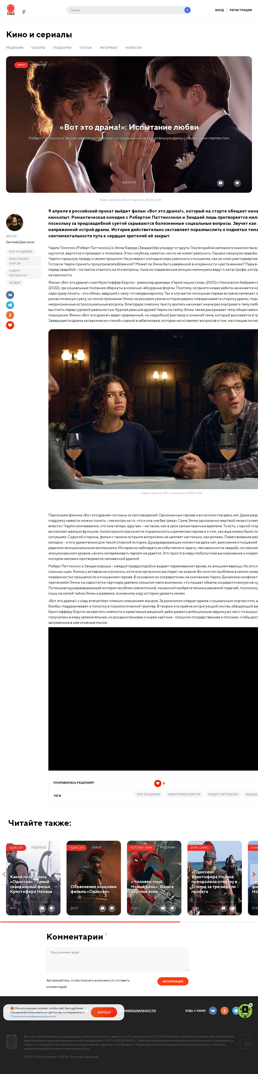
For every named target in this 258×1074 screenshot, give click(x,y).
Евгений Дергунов (20, 242)
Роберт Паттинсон (18, 273)
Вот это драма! (20, 251)
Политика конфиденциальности (127, 1010)
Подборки (62, 47)
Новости (133, 47)
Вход (219, 10)
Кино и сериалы (39, 34)
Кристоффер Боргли (19, 261)
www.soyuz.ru (102, 1036)
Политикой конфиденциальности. (33, 1016)
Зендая (14, 282)
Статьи (85, 47)
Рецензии (14, 47)
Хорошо (104, 1012)
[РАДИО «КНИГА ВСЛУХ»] (245, 1010)
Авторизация (173, 981)
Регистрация (241, 10)
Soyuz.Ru (11, 9)
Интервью (109, 47)
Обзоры (38, 47)
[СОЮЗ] (11, 1041)
